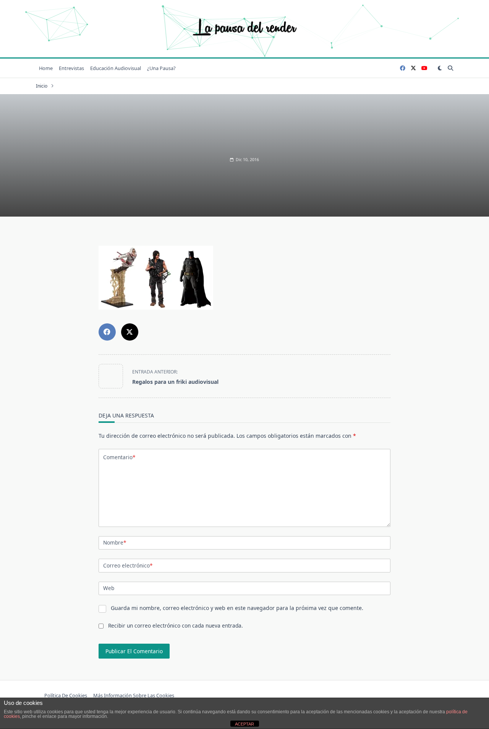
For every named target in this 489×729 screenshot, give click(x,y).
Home (46, 68)
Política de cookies (65, 695)
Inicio (41, 86)
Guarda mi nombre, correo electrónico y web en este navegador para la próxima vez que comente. (237, 608)
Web (108, 588)
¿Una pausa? (161, 68)
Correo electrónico (127, 565)
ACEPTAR (244, 724)
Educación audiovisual (115, 68)
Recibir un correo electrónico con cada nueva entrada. (175, 625)
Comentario (119, 457)
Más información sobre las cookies (133, 695)
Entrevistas (71, 68)
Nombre (114, 542)
